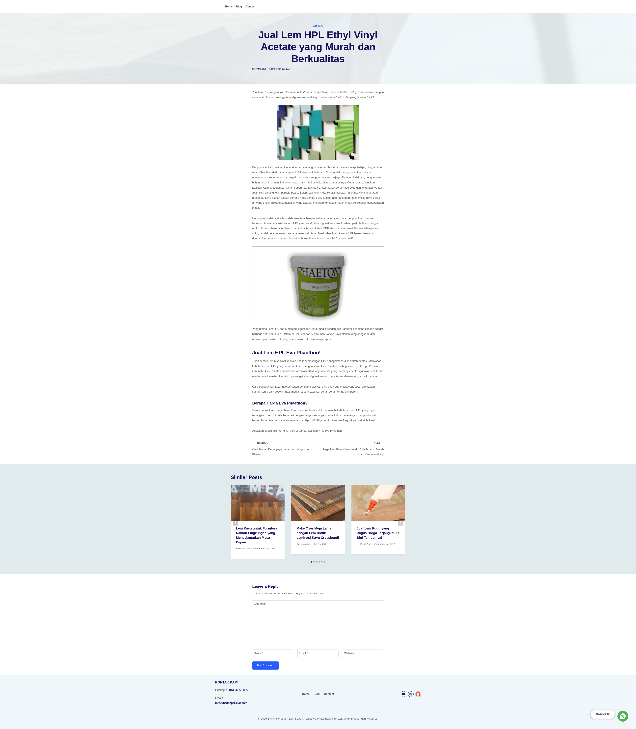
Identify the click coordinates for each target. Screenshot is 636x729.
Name (258, 653)
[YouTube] (403, 694)
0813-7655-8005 (238, 690)
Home (229, 6)
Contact (250, 6)
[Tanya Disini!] (622, 716)
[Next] (400, 522)
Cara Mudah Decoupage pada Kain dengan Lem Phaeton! (281, 449)
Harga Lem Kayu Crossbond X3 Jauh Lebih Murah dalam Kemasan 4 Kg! (353, 449)
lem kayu (318, 26)
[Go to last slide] (235, 522)
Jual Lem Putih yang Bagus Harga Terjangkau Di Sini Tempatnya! (378, 533)
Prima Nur (260, 69)
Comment (261, 603)
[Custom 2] (418, 694)
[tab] (311, 562)
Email (303, 653)
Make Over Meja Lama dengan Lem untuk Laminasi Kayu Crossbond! (317, 533)
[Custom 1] (411, 694)
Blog (239, 6)
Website (349, 653)
